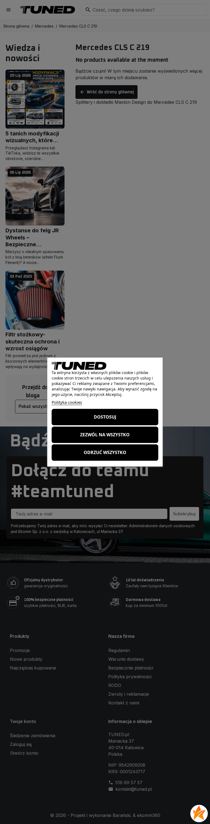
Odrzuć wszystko (105, 452)
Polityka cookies (67, 402)
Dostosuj (105, 417)
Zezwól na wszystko (105, 435)
